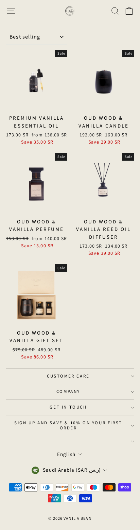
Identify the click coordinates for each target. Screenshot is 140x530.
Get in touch (68, 407)
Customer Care (68, 376)
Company (68, 391)
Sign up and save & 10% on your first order (68, 425)
